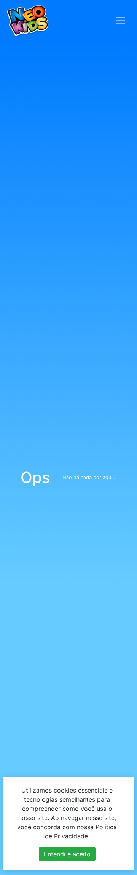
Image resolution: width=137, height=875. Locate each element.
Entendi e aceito (67, 854)
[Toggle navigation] (120, 20)
